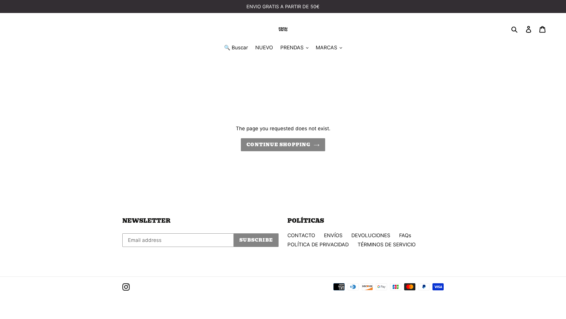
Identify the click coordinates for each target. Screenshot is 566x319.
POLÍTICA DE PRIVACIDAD (318, 245)
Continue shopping (278, 144)
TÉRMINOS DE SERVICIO (387, 245)
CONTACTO (301, 235)
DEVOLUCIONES (370, 235)
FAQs (405, 235)
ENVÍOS (333, 235)
